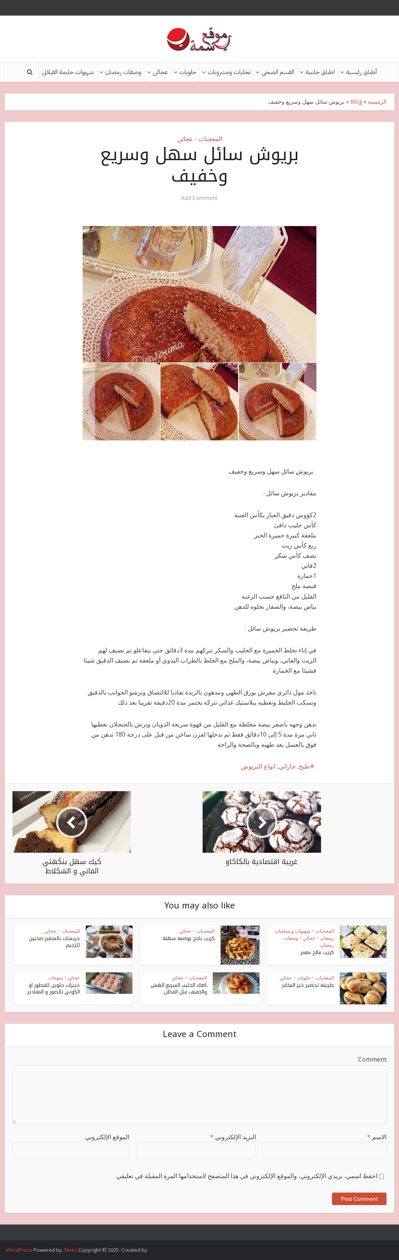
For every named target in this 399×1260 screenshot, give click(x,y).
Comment (372, 1059)
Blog (356, 101)
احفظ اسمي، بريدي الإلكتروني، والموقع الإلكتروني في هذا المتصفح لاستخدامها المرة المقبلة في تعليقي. (246, 1176)
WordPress (19, 1249)
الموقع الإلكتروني (107, 1137)
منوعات (55, 977)
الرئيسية (377, 101)
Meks (70, 1249)
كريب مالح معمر (317, 952)
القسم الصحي (277, 72)
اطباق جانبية (320, 72)
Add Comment (199, 197)
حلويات (187, 72)
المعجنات (210, 138)
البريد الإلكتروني (233, 1137)
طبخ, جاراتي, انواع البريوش (275, 766)
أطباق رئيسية (361, 72)
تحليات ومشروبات (229, 72)
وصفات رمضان (123, 72)
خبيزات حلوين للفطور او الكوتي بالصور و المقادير (53, 988)
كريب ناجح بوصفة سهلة (188, 938)
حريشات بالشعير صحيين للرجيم (54, 941)
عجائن (160, 72)
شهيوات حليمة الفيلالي (68, 72)
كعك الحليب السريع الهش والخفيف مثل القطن (179, 988)
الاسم (377, 1137)
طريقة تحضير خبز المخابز (308, 985)
